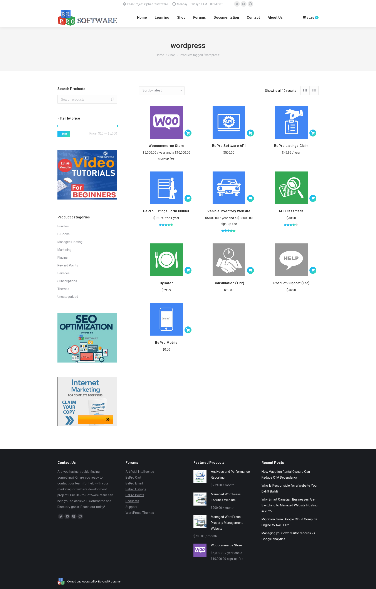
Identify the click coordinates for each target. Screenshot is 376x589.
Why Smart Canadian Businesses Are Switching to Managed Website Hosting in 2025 (289, 505)
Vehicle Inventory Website (228, 211)
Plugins (62, 258)
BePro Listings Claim (291, 146)
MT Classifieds (291, 211)
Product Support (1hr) (291, 283)
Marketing (64, 250)
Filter (63, 133)
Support (131, 507)
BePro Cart (133, 477)
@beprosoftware (157, 4)
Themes (63, 289)
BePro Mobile (166, 343)
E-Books (63, 234)
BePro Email (134, 483)
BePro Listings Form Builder (166, 211)
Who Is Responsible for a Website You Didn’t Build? (289, 488)
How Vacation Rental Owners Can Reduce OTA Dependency (286, 474)
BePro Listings (136, 489)
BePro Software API (228, 146)
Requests (132, 501)
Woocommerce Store (166, 146)
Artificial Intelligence (140, 472)
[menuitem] (142, 17)
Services (63, 273)
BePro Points (135, 495)
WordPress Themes (140, 513)
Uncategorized (67, 297)
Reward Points (67, 265)
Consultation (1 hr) (228, 283)
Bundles (63, 226)
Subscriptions (67, 281)
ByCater (166, 283)
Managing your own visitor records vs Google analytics (288, 536)
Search (112, 99)
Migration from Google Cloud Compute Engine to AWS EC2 (289, 522)
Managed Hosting (69, 242)
